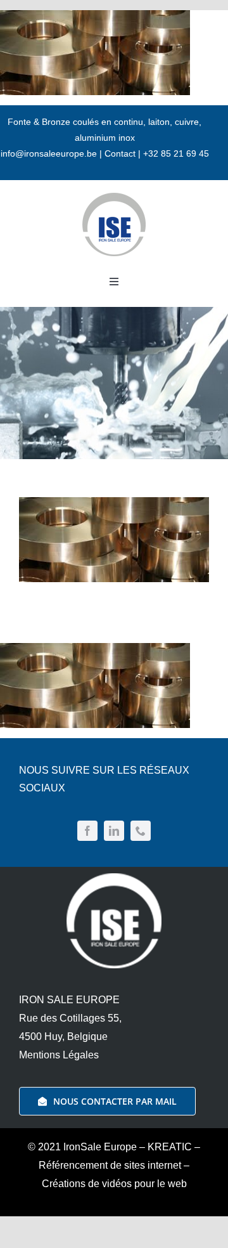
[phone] (140, 831)
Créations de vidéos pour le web (114, 1183)
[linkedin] (114, 831)
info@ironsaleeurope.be (49, 153)
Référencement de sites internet (110, 1165)
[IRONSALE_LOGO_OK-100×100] (114, 198)
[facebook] (87, 831)
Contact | (123, 153)
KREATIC (170, 1146)
